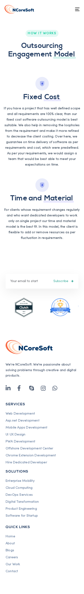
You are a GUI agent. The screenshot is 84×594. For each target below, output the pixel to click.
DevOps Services (19, 494)
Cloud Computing (19, 487)
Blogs (10, 550)
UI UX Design (15, 434)
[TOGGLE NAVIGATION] (67, 9)
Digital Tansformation (22, 501)
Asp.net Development (22, 420)
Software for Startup (22, 515)
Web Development (20, 413)
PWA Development (20, 441)
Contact (12, 571)
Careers (12, 557)
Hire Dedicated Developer (26, 462)
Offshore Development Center (29, 448)
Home (10, 536)
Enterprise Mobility (20, 480)
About (10, 543)
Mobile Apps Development (26, 427)
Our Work (13, 564)
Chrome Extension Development (31, 455)
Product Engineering (21, 508)
